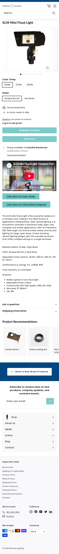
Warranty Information (12, 494)
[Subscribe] (50, 401)
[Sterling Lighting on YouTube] (40, 511)
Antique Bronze (11, 98)
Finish (5, 93)
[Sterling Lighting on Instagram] (31, 511)
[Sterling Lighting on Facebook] (35, 511)
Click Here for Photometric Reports (26, 204)
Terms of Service (10, 486)
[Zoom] (47, 67)
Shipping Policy (9, 482)
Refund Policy (8, 478)
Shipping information (14, 310)
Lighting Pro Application (13, 471)
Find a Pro (29, 139)
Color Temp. (9, 79)
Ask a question (10, 304)
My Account (7, 467)
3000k (7, 84)
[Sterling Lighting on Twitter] (45, 511)
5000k (30, 84)
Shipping (6, 119)
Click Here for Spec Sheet (20, 196)
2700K (19, 84)
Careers (6, 497)
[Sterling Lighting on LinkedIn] (50, 511)
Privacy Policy (8, 475)
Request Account (29, 130)
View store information (16, 155)
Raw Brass (29, 98)
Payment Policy (9, 490)
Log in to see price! (12, 123)
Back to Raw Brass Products (31, 371)
